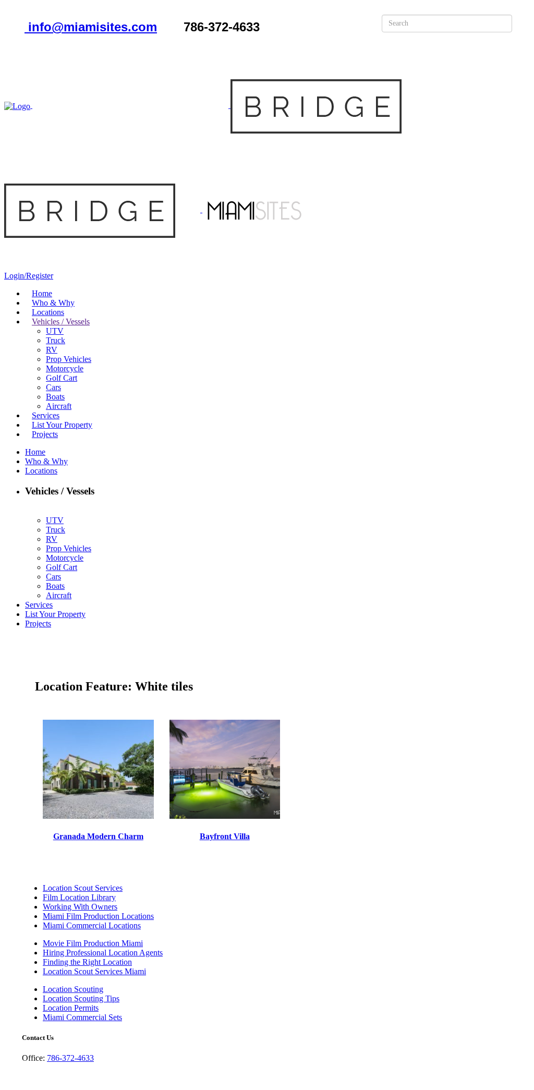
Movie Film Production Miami (93, 943)
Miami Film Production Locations (98, 916)
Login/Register (28, 275)
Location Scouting (73, 989)
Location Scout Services (83, 887)
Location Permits (71, 1007)
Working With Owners (80, 906)
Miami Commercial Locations (92, 925)
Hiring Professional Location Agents (103, 952)
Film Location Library (79, 897)
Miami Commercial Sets (82, 1017)
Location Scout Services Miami (94, 971)
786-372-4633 (70, 1057)
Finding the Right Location (87, 962)
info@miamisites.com (91, 27)
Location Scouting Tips (81, 998)
